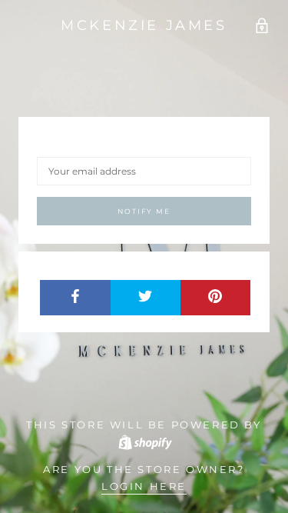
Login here (144, 486)
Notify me (144, 211)
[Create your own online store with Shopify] (144, 441)
